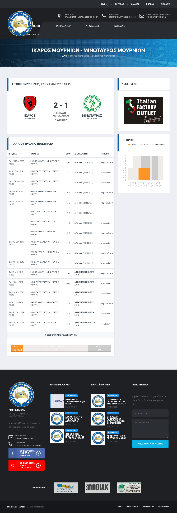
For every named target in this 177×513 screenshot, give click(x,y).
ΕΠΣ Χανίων (12, 507)
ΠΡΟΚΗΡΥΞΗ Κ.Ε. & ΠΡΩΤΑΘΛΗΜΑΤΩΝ (116, 437)
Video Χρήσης (132, 507)
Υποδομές (93, 26)
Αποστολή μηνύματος (150, 444)
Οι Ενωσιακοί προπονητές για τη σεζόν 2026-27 (74, 436)
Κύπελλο (119, 26)
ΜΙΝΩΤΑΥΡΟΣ (92, 115)
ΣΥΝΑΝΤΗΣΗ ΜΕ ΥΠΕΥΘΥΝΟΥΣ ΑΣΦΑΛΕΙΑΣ (73, 419)
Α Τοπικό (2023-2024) (83, 183)
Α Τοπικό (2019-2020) (83, 243)
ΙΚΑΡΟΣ (29, 115)
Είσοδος (165, 4)
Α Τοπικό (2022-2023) (83, 203)
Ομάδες (135, 4)
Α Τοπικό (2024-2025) (83, 162)
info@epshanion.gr (156, 17)
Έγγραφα (119, 4)
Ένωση (36, 26)
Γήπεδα (150, 4)
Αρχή (64, 56)
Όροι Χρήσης (148, 507)
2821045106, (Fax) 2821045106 (122, 17)
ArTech (22, 507)
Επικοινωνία (163, 507)
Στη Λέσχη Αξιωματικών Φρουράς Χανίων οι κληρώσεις (116, 420)
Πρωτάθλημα (63, 26)
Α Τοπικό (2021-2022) (83, 223)
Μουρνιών (105, 173)
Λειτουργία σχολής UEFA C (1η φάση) (75, 401)
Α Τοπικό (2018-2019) (83, 263)
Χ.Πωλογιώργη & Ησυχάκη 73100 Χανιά (81, 17)
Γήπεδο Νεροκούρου (61, 114)
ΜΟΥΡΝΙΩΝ (30, 118)
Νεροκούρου (107, 162)
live (103, 4)
